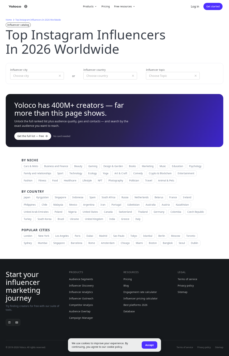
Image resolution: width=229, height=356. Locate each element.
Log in (195, 6)
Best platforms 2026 (135, 305)
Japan (27, 197)
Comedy (138, 173)
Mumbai (42, 243)
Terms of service (187, 279)
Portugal (116, 204)
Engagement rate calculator (140, 292)
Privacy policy (186, 285)
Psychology (195, 166)
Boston (153, 243)
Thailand (143, 211)
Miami (139, 243)
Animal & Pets (166, 180)
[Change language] (26, 6)
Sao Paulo (118, 235)
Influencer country (94, 69)
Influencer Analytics (81, 292)
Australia (151, 204)
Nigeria (72, 211)
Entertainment (186, 173)
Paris (77, 235)
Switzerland (125, 211)
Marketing (148, 166)
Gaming (92, 166)
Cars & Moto (31, 166)
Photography (115, 180)
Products (88, 6)
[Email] (16, 322)
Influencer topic (155, 69)
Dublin (194, 243)
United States (90, 211)
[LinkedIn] (9, 322)
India (112, 219)
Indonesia (77, 197)
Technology (75, 173)
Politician (134, 180)
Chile (44, 204)
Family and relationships (37, 173)
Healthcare (70, 180)
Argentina (88, 204)
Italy (137, 219)
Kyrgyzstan (42, 197)
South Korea (45, 219)
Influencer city (18, 69)
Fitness (42, 180)
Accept (149, 345)
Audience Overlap (80, 311)
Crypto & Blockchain (160, 173)
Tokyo (133, 235)
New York (43, 235)
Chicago (125, 243)
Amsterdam (108, 243)
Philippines (30, 204)
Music (163, 166)
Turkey (27, 219)
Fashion (28, 180)
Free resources (123, 6)
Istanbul (147, 235)
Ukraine (74, 219)
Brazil (61, 219)
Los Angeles (62, 235)
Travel (148, 180)
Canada (108, 211)
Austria (166, 204)
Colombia (175, 211)
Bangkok (168, 243)
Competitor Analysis (81, 305)
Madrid (103, 235)
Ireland (187, 197)
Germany (159, 211)
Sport (60, 173)
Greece (125, 219)
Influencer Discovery (81, 285)
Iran (103, 204)
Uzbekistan (133, 204)
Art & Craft (120, 173)
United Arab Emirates (36, 211)
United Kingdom (94, 219)
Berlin (161, 235)
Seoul (182, 243)
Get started (213, 6)
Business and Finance (56, 166)
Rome (91, 243)
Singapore (60, 197)
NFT (100, 180)
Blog (126, 285)
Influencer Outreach (81, 298)
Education (177, 166)
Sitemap (182, 292)
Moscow (175, 235)
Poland (58, 211)
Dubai (89, 235)
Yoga (105, 173)
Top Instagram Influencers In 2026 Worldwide (38, 19)
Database (129, 311)
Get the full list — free (30, 136)
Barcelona (76, 243)
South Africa (108, 197)
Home (9, 19)
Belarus (159, 197)
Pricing (105, 6)
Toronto (190, 235)
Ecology (92, 173)
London (28, 235)
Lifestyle (87, 180)
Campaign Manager (81, 317)
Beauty (78, 166)
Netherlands (141, 197)
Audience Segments (81, 279)
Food (55, 180)
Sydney (28, 243)
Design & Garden (113, 166)
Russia (124, 197)
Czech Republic (195, 211)
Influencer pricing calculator (140, 298)
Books (132, 166)
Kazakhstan (182, 204)
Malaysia (58, 204)
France (173, 197)
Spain (92, 197)
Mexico (73, 204)
